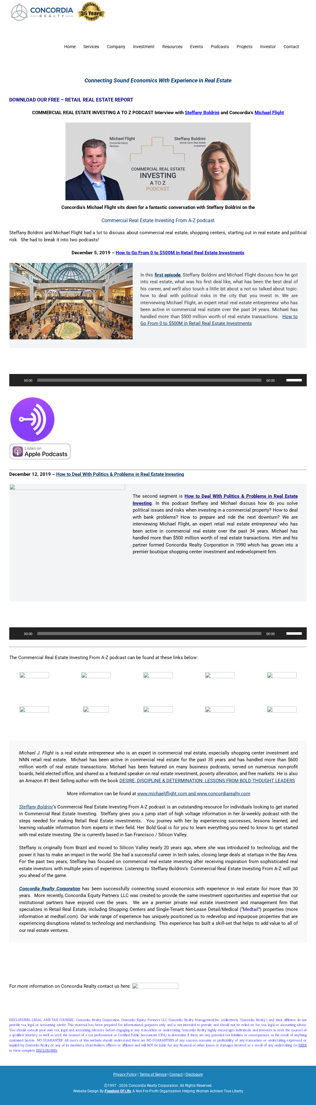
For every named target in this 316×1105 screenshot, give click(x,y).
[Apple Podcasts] (40, 445)
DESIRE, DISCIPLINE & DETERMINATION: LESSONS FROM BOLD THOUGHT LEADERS (207, 780)
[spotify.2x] (158, 708)
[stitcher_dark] (220, 708)
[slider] (295, 379)
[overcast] (282, 674)
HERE (302, 1045)
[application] (158, 380)
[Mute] (281, 380)
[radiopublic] (96, 708)
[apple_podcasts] (34, 674)
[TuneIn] (282, 708)
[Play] (17, 380)
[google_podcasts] (220, 674)
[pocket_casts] (34, 708)
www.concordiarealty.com (223, 793)
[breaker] (158, 674)
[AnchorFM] (32, 398)
